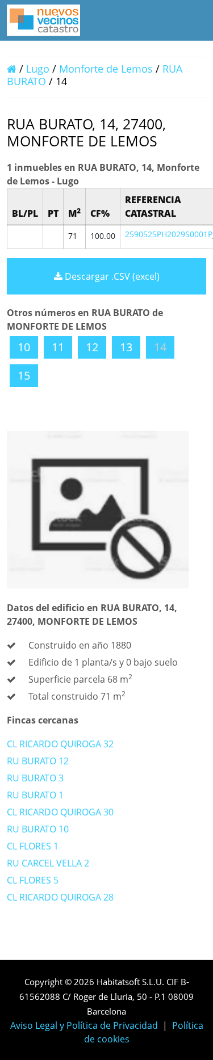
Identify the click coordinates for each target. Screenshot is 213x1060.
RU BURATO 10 (38, 829)
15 (24, 375)
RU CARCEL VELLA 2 (48, 863)
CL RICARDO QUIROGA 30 (60, 812)
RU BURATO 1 (35, 795)
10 (24, 347)
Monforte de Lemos (106, 68)
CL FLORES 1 (33, 846)
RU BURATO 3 (35, 778)
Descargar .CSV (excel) (111, 276)
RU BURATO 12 (38, 761)
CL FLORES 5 (33, 880)
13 (126, 347)
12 (92, 347)
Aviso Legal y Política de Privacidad (84, 1025)
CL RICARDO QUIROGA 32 (60, 744)
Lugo (37, 68)
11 (58, 347)
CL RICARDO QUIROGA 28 (60, 897)
